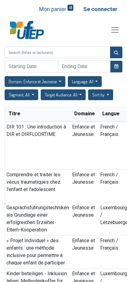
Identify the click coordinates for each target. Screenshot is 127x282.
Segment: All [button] (20, 94)
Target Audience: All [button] (61, 94)
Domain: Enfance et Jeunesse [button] (33, 81)
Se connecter (100, 9)
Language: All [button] (83, 81)
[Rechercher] (116, 52)
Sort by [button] (98, 94)
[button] (116, 66)
